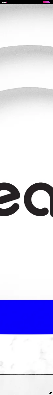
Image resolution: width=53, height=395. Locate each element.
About (15, 2)
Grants (36, 2)
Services (20, 2)
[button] (46, 2)
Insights (31, 2)
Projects (26, 2)
